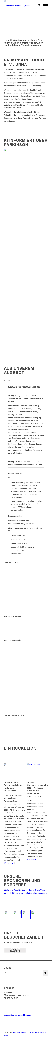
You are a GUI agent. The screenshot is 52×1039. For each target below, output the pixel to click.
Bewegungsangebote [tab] (12, 639)
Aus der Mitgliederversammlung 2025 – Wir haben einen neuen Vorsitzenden (38, 788)
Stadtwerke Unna (11, 890)
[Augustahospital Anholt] (34, 914)
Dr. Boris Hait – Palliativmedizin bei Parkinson (13, 785)
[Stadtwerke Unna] (8, 912)
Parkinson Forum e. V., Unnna (23, 1032)
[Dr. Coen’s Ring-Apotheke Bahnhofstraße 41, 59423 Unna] (17, 914)
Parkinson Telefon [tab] (11, 562)
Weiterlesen (8, 863)
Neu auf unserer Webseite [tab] (14, 715)
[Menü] (44, 5)
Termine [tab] (7, 380)
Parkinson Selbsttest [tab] (12, 616)
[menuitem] (37, 5)
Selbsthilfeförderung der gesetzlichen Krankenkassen (25, 892)
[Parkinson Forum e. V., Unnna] (21, 5)
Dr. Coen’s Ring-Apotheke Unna (32, 890)
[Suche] (37, 5)
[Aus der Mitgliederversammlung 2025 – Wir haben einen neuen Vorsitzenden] (37, 771)
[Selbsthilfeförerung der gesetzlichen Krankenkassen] (26, 912)
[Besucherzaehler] (15, 952)
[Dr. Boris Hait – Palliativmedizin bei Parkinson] (14, 771)
